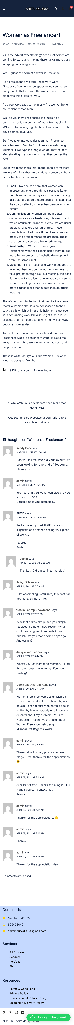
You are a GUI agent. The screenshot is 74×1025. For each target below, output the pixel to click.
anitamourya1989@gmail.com (27, 931)
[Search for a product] (56, 8)
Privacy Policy (18, 993)
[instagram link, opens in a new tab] (16, 1012)
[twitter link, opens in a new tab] (10, 1012)
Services (14, 957)
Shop (12, 966)
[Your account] (63, 8)
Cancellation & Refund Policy (28, 998)
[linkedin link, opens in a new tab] (22, 1012)
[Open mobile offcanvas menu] (4, 8)
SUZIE (20, 513)
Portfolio (15, 961)
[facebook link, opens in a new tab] (4, 1012)
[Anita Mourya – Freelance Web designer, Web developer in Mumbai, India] (36, 8)
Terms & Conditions (22, 989)
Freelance (56, 44)
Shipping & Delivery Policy (26, 1002)
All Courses (16, 952)
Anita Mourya (15, 44)
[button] (48, 1017)
